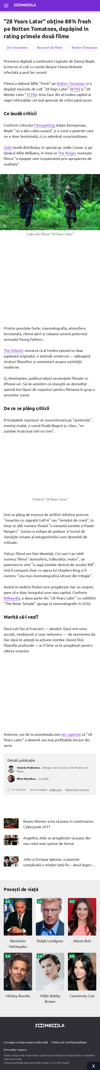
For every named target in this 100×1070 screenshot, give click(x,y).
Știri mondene (17, 47)
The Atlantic (14, 350)
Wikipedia (12, 598)
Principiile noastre (15, 1049)
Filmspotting (44, 125)
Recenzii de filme (49, 47)
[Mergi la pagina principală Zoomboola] (25, 5)
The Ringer (67, 152)
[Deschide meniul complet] (6, 5)
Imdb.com (55, 789)
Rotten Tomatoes (71, 83)
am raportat (71, 734)
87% (75, 88)
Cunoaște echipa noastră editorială (26, 1042)
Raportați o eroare (77, 789)
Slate (8, 147)
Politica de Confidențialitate (69, 1042)
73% (32, 94)
